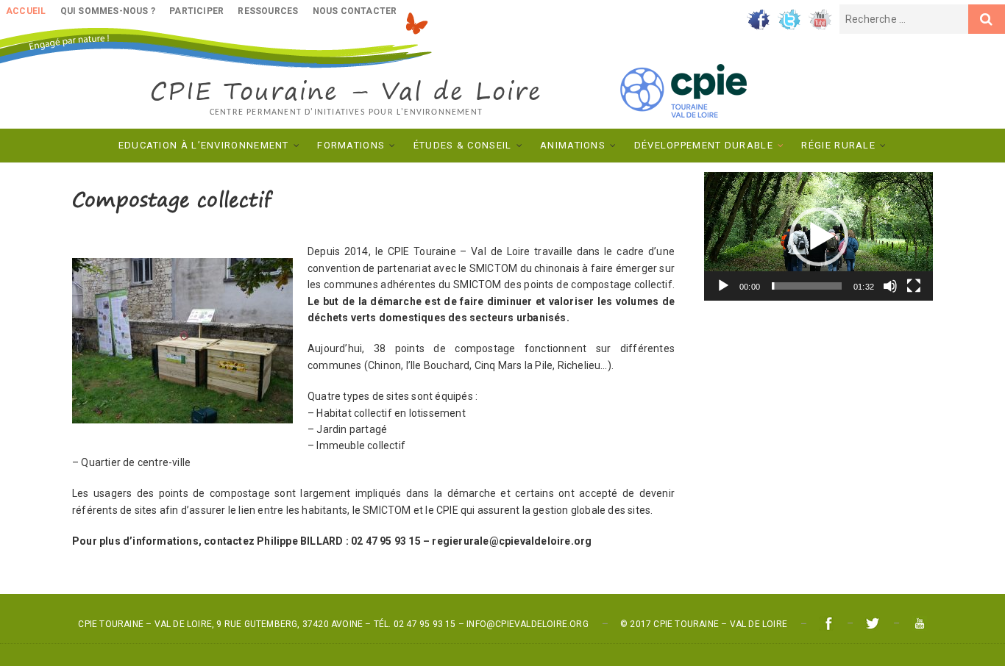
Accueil (26, 11)
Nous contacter (355, 11)
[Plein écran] (913, 286)
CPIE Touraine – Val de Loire (346, 90)
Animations (573, 145)
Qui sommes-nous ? (107, 11)
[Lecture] (723, 286)
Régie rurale (838, 145)
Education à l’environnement (203, 145)
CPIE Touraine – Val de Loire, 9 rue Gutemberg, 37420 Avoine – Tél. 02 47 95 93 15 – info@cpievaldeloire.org (333, 624)
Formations (351, 145)
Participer (196, 11)
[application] (818, 236)
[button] (818, 236)
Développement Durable (703, 145)
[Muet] (890, 286)
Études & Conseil (462, 145)
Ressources (268, 11)
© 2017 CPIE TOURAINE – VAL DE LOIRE (703, 624)
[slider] (807, 286)
